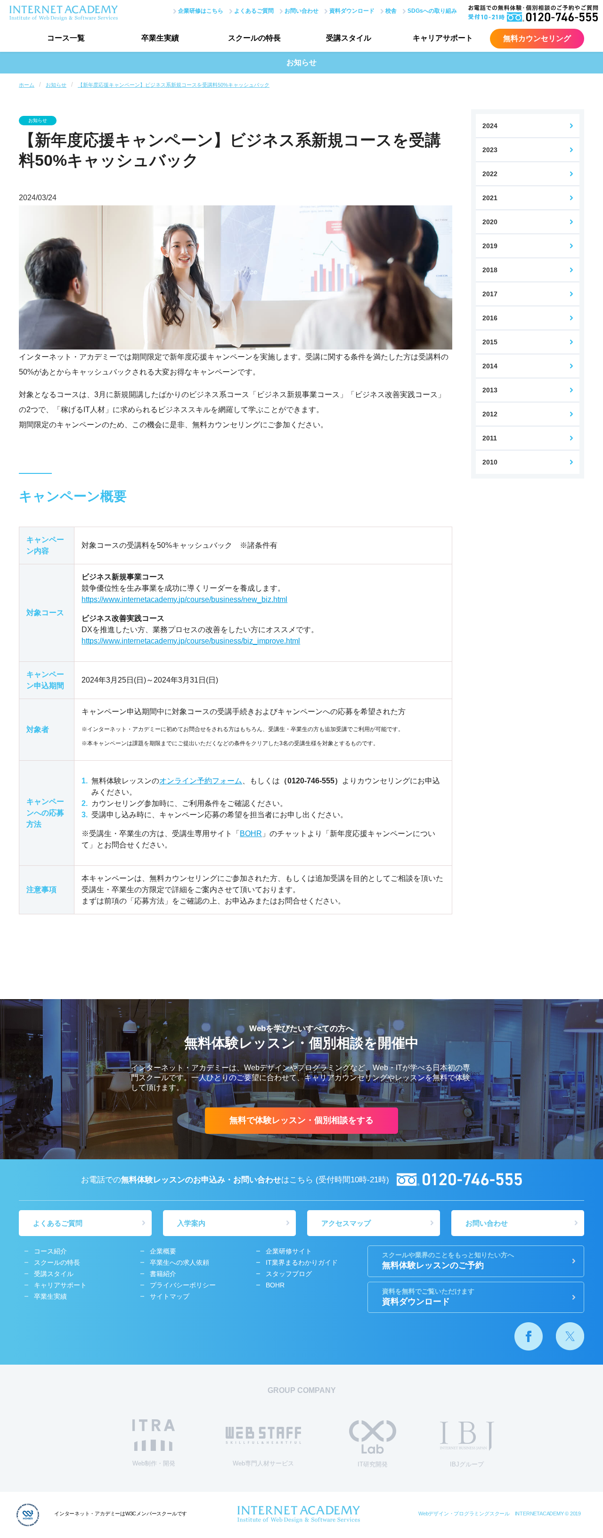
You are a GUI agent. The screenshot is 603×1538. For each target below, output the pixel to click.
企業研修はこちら (200, 11)
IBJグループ (467, 1464)
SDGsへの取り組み (432, 11)
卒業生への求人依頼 (179, 1262)
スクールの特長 (254, 38)
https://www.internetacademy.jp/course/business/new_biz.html (184, 599)
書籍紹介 (163, 1274)
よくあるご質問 (254, 11)
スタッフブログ (289, 1274)
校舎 (391, 11)
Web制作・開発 (153, 1463)
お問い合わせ (301, 11)
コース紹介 (50, 1251)
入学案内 (191, 1223)
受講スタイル (348, 38)
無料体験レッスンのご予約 (448, 1260)
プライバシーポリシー (183, 1285)
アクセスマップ (346, 1223)
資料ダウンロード (352, 11)
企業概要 (163, 1251)
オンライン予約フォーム (200, 781)
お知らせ (56, 85)
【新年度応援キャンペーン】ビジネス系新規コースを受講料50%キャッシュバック (173, 85)
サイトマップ (169, 1296)
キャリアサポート (443, 38)
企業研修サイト (289, 1251)
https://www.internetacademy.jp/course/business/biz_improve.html (190, 641)
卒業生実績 (160, 38)
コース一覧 (66, 38)
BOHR (251, 834)
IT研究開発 (373, 1464)
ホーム (26, 85)
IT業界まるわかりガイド (302, 1262)
